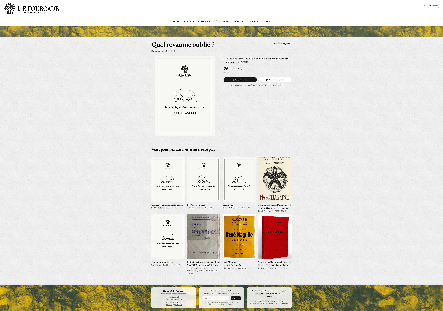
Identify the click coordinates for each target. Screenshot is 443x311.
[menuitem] (176, 21)
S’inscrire (235, 298)
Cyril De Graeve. (278, 301)
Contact (269, 297)
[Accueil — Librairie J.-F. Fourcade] (32, 9)
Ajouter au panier (242, 80)
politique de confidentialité (221, 304)
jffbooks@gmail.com (174, 305)
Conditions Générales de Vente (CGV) (269, 294)
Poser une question (276, 80)
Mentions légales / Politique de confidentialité (269, 291)
